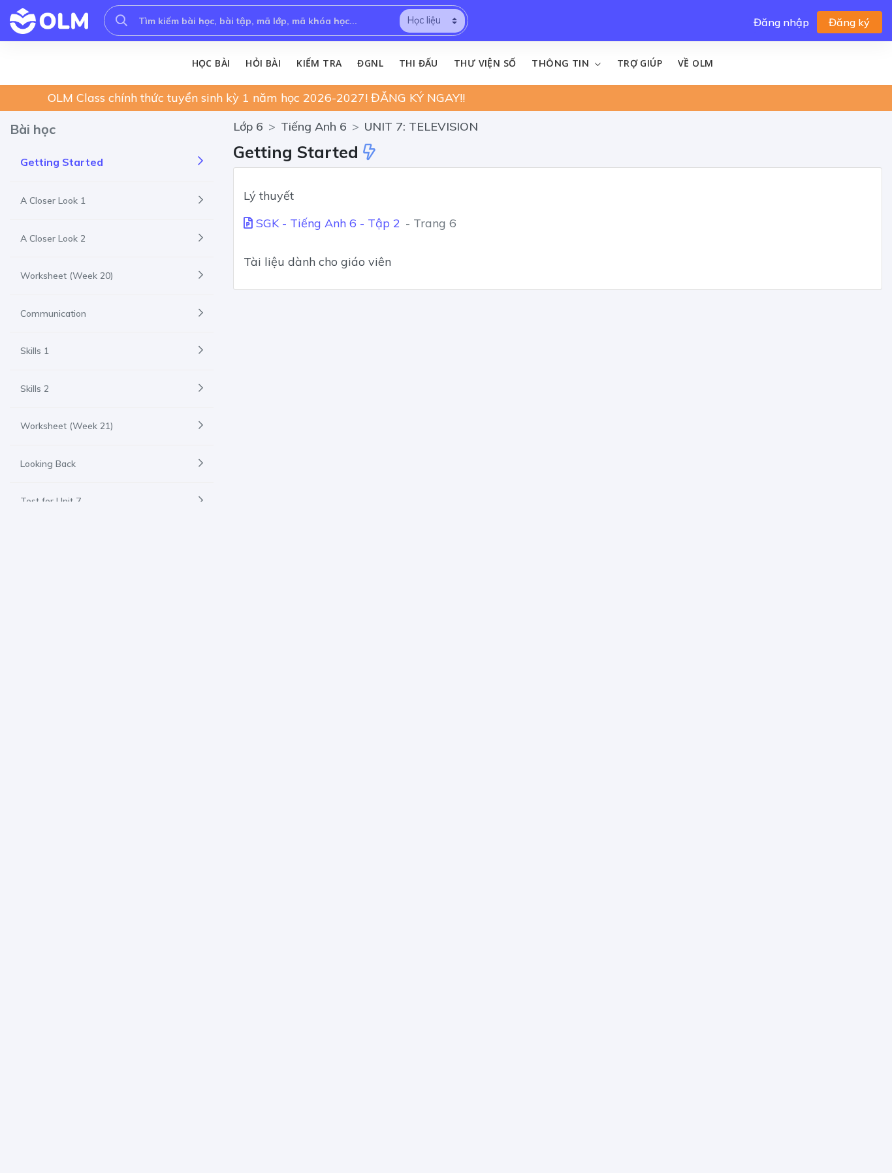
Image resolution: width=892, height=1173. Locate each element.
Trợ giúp (639, 63)
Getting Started (61, 162)
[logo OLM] (49, 21)
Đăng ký (849, 22)
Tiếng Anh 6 (314, 126)
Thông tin (562, 63)
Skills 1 (34, 351)
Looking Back (48, 464)
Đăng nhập (781, 22)
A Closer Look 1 (53, 200)
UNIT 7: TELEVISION (421, 126)
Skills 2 (34, 388)
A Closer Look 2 (53, 238)
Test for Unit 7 (50, 501)
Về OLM (695, 63)
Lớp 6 (248, 126)
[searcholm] (121, 20)
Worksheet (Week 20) (67, 275)
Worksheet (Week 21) (67, 426)
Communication (53, 313)
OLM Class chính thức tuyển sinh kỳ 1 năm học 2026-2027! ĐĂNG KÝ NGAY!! (256, 97)
